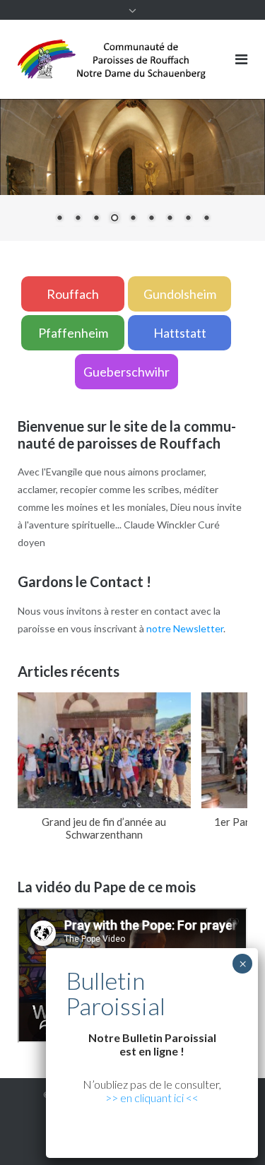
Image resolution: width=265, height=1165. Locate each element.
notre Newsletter (184, 628)
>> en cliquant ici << (152, 1097)
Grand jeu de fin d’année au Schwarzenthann (104, 828)
